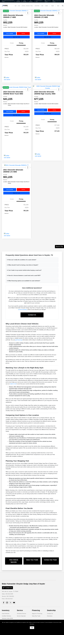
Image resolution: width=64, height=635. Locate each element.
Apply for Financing (37, 613)
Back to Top (59, 246)
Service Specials (21, 616)
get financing (18, 339)
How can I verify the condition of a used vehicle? (22, 259)
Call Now (23, 33)
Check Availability (9, 33)
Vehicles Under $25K (7, 618)
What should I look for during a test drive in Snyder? (23, 265)
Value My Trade (36, 616)
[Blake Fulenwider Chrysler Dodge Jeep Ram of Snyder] (5, 5)
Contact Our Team (50, 560)
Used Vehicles (5, 613)
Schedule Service (21, 613)
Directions (49, 616)
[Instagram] (7, 602)
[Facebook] (3, 602)
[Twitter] (10, 602)
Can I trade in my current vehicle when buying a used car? (25, 270)
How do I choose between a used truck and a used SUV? (24, 275)
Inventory (5, 610)
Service (20, 610)
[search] (62, 6)
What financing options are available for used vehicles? (24, 280)
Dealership (51, 610)
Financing (36, 610)
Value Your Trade (16, 36)
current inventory (22, 309)
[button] (59, 89)
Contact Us (32, 315)
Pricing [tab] (21, 43)
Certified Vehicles (6, 616)
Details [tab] (12, 43)
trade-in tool (13, 383)
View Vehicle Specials (13, 561)
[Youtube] (14, 602)
